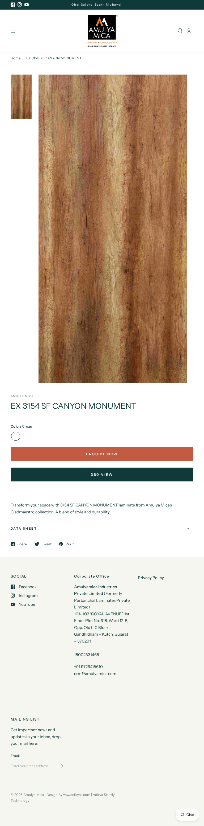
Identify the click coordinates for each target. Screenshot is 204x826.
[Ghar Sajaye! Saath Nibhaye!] (101, 4)
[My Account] (189, 31)
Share (22, 544)
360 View (102, 474)
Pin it (70, 544)
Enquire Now (102, 454)
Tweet (47, 544)
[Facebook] (13, 4)
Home (15, 58)
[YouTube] (26, 4)
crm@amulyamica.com (95, 673)
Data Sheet (24, 528)
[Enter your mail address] (61, 766)
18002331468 (86, 654)
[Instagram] (20, 4)
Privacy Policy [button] (151, 577)
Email (15, 756)
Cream (16, 436)
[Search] (180, 31)
